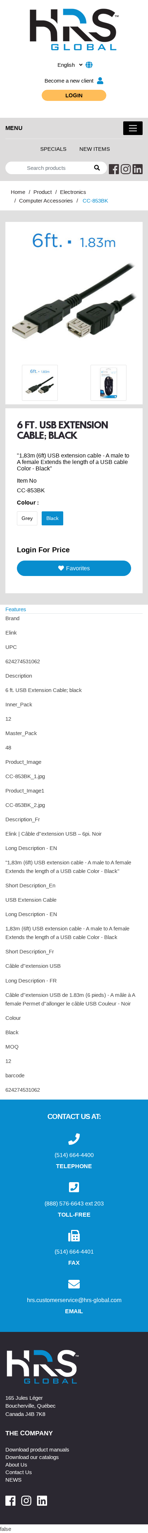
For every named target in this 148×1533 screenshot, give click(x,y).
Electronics (73, 192)
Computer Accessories (46, 200)
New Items (94, 149)
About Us (16, 1464)
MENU (14, 128)
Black (52, 518)
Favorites (78, 568)
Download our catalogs (32, 1457)
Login (74, 95)
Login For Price (43, 549)
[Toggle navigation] (133, 128)
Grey (27, 518)
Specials (53, 149)
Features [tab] (15, 609)
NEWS (13, 1479)
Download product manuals (37, 1449)
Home (18, 192)
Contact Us (18, 1472)
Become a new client (69, 80)
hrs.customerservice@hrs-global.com (74, 1300)
